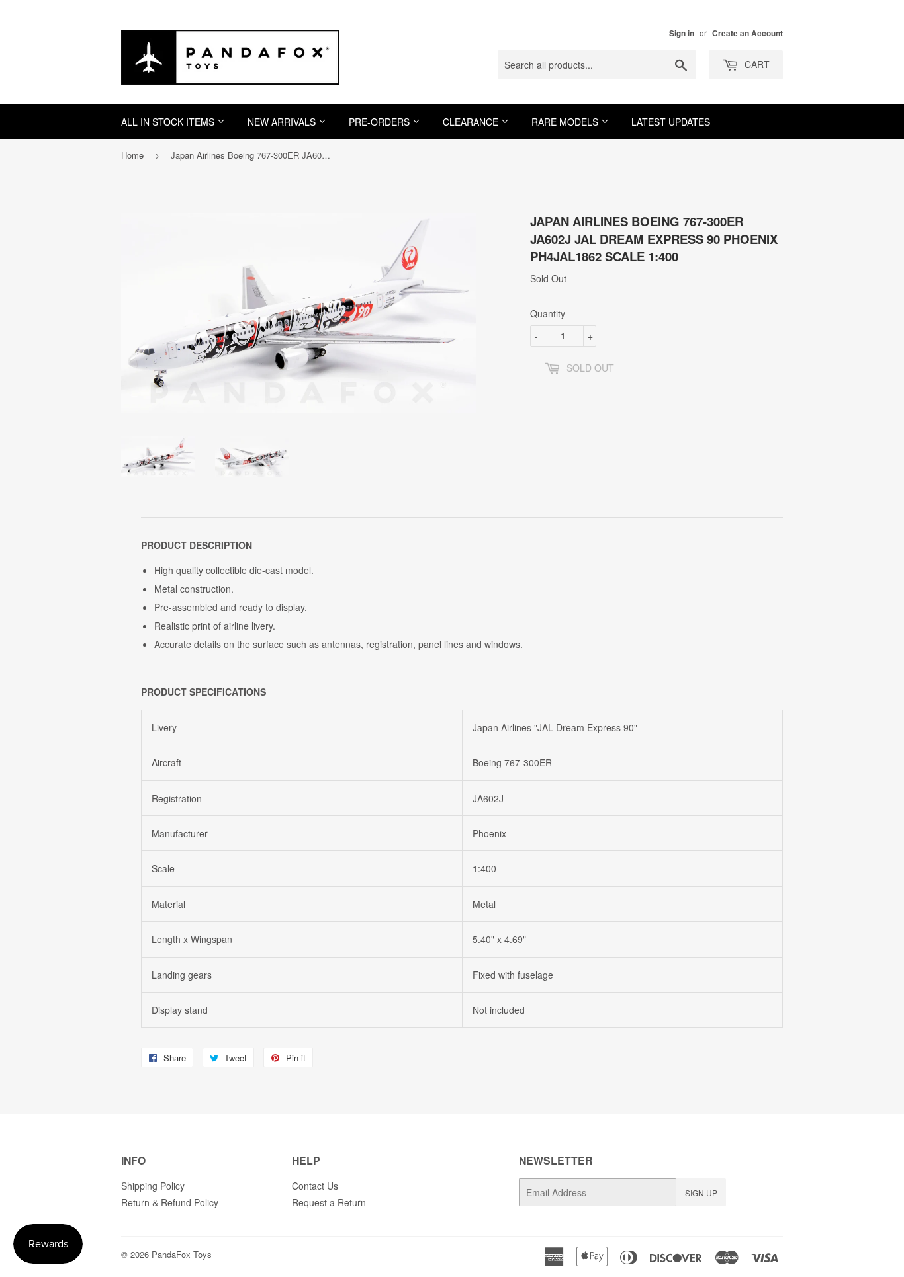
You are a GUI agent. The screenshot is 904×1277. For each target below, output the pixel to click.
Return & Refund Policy (169, 1202)
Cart (756, 64)
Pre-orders (380, 121)
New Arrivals (283, 121)
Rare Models (566, 121)
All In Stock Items (169, 121)
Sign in (681, 33)
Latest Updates (670, 121)
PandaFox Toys (182, 1254)
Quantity (547, 313)
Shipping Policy (153, 1185)
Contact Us (315, 1185)
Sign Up (701, 1192)
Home (132, 155)
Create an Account (747, 33)
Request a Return (329, 1202)
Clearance (472, 121)
